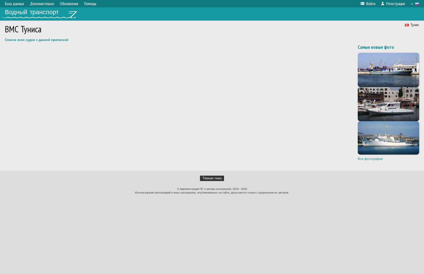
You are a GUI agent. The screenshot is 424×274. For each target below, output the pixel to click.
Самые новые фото (376, 47)
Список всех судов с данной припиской (36, 40)
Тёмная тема (212, 178)
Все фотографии (370, 159)
